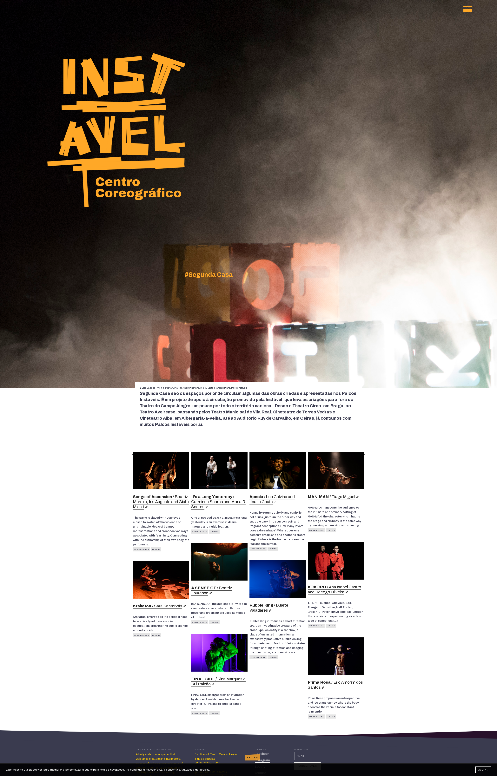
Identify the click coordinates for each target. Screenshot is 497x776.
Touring (156, 549)
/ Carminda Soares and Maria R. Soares (218, 502)
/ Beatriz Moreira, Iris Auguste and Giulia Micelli (161, 502)
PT (249, 757)
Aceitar (483, 769)
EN (256, 757)
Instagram (262, 760)
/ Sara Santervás (157, 606)
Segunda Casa (141, 549)
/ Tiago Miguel (331, 497)
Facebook (262, 753)
